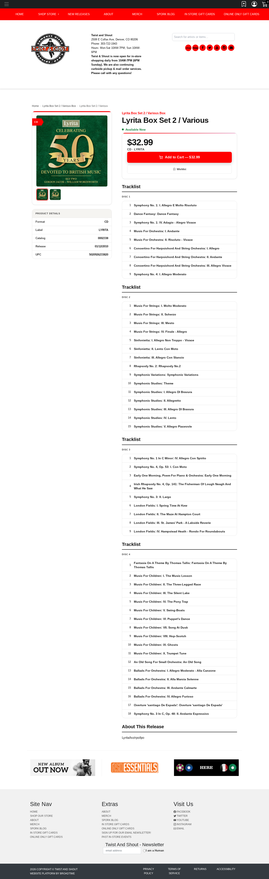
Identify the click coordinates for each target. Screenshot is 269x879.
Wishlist (181, 169)
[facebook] (202, 47)
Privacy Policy (148, 871)
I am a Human (155, 850)
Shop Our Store (41, 815)
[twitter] (209, 47)
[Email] (231, 47)
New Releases (79, 14)
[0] (265, 5)
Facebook (183, 811)
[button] (48, 14)
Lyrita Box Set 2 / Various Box (59, 106)
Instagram (183, 824)
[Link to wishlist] (244, 5)
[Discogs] (195, 48)
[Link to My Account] (254, 5)
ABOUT (108, 14)
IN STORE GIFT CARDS (200, 14)
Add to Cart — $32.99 (182, 157)
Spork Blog (166, 14)
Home (35, 106)
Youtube (182, 820)
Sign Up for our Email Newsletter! (126, 832)
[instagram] (224, 47)
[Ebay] (188, 48)
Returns (200, 869)
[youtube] (216, 47)
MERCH (137, 14)
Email (180, 828)
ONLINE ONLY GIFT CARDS (241, 14)
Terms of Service (174, 871)
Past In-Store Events (116, 836)
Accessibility (226, 869)
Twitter (182, 815)
